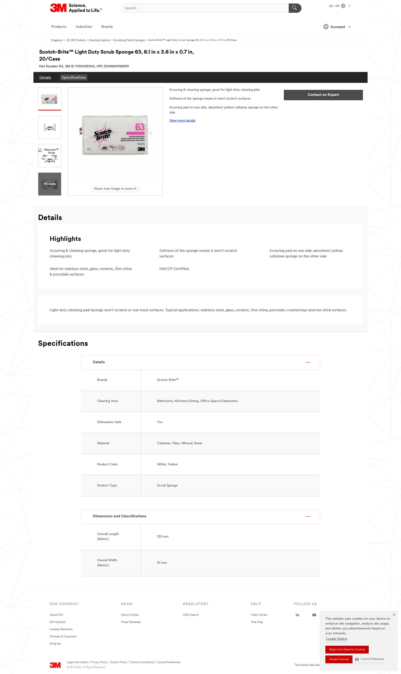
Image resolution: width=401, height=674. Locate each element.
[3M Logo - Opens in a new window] (76, 8)
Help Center (259, 614)
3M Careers (57, 622)
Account (338, 27)
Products (58, 27)
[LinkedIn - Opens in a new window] (297, 615)
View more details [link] (182, 121)
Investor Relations (61, 629)
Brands (107, 27)
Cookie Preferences (168, 662)
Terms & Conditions (142, 662)
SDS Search (191, 614)
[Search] (295, 8)
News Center (130, 614)
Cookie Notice (336, 639)
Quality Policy (118, 662)
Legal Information (77, 662)
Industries (84, 27)
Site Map (257, 622)
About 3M (56, 614)
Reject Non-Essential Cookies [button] (347, 649)
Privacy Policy (99, 662)
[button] (369, 659)
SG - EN (334, 6)
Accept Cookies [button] (339, 659)
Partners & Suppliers (63, 636)
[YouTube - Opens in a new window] (314, 615)
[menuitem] (45, 77)
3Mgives (55, 643)
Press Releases (131, 622)
